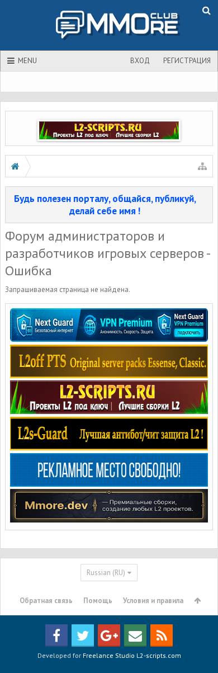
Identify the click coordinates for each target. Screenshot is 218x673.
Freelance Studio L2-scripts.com (132, 655)
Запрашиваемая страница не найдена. (67, 289)
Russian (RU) (106, 572)
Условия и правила (153, 600)
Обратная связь (46, 600)
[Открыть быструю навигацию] (202, 166)
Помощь (97, 600)
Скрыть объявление (205, 198)
